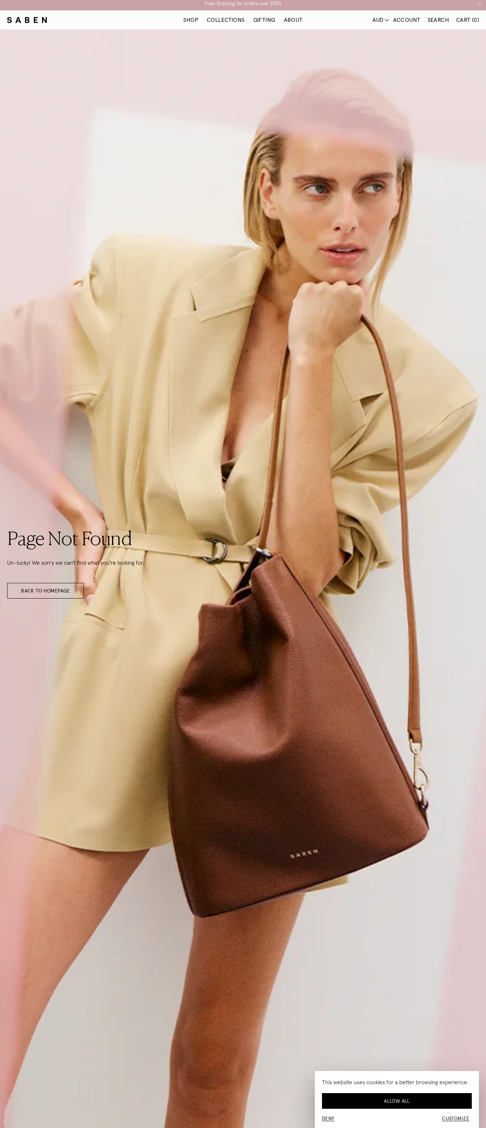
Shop (190, 23)
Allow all (397, 1101)
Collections (226, 23)
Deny (328, 1118)
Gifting (264, 23)
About (293, 23)
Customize (455, 1118)
